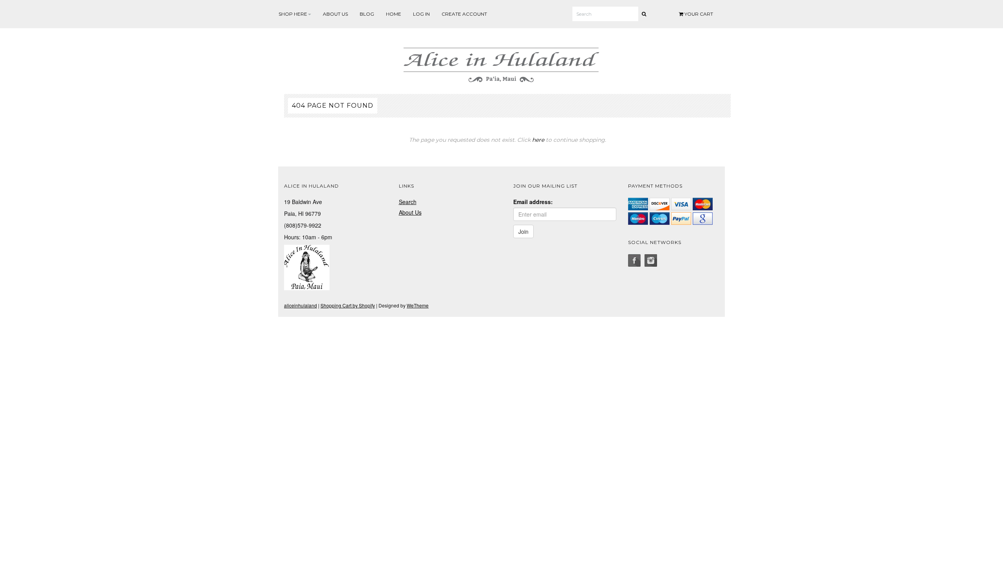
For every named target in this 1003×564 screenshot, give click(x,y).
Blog (367, 14)
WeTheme (418, 305)
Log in (421, 14)
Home (393, 14)
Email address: (533, 202)
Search (407, 202)
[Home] (501, 63)
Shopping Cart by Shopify (347, 305)
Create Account (464, 14)
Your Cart (698, 14)
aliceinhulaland (300, 305)
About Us (335, 14)
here (538, 139)
